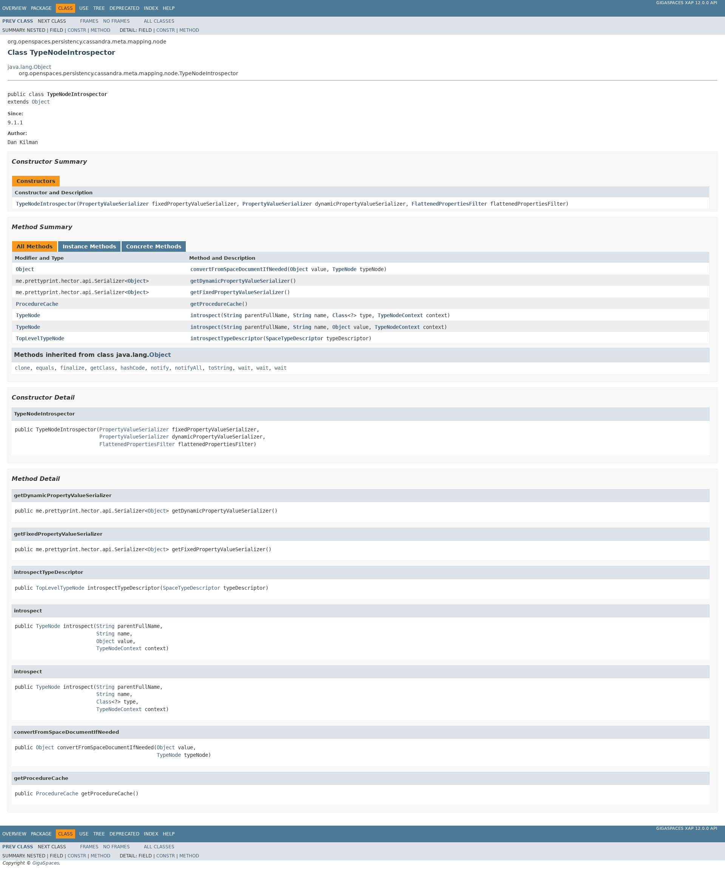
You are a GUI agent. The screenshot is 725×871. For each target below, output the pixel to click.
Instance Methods (89, 246)
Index (151, 8)
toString (220, 368)
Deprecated (124, 8)
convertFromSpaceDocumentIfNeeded (238, 269)
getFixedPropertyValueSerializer (237, 292)
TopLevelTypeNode (40, 338)
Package (41, 8)
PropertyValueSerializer (114, 204)
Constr (77, 30)
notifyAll (188, 368)
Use (84, 8)
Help (168, 8)
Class (339, 315)
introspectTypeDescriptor (226, 338)
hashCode (132, 368)
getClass (102, 368)
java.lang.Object (29, 67)
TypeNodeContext (400, 315)
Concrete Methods (153, 246)
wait (244, 368)
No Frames (116, 21)
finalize (72, 368)
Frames (89, 21)
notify (160, 368)
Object (41, 102)
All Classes (159, 21)
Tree (99, 8)
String (233, 315)
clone (22, 368)
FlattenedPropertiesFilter (449, 204)
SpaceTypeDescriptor (294, 338)
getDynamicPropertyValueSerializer (240, 281)
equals (45, 368)
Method (100, 30)
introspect (205, 315)
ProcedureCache (37, 304)
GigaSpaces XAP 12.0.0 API (686, 2)
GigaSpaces (45, 863)
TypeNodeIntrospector (46, 204)
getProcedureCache (216, 304)
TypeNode (344, 269)
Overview (14, 8)
